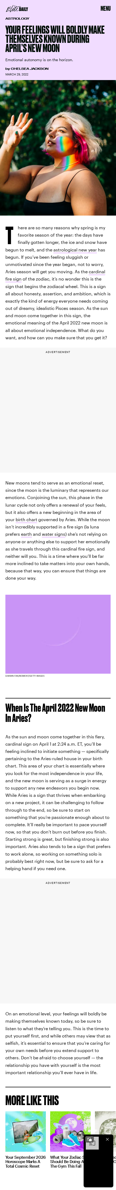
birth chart (26, 519)
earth (26, 534)
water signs (53, 534)
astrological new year (75, 249)
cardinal (97, 271)
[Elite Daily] (17, 8)
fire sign (13, 278)
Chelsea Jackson (30, 68)
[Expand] (89, 1139)
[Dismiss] (107, 1139)
